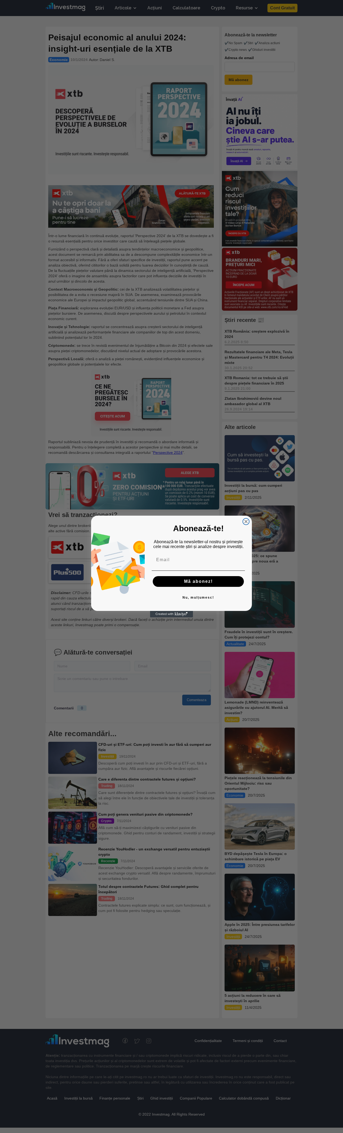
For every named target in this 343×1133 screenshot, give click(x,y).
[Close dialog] (246, 521)
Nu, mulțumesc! (198, 597)
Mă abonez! (198, 581)
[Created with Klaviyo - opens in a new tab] (171, 614)
